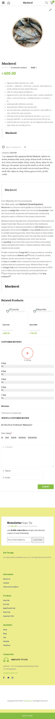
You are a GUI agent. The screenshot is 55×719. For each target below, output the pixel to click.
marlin (13, 262)
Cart (4, 637)
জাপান (3, 162)
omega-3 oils (8, 267)
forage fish (23, 252)
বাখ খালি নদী (40, 165)
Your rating (6, 433)
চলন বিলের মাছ (46, 159)
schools (38, 230)
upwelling (7, 242)
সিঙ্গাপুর (21, 171)
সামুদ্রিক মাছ (14, 171)
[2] (28, 255)
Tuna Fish (5, 325)
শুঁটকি (8, 171)
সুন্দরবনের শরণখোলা (35, 171)
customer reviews (19, 68)
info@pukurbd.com (10, 673)
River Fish (6, 612)
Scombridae (44, 210)
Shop (5, 630)
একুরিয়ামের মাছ (45, 156)
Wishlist (6, 641)
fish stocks (39, 227)
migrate (24, 230)
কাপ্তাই (22, 159)
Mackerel (36, 156)
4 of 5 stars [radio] (23, 438)
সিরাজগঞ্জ (27, 171)
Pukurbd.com (28, 701)
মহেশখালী (47, 165)
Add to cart (27, 716)
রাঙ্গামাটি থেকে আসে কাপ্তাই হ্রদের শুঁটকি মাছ (36, 168)
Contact (6, 583)
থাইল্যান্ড (26, 162)
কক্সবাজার (4, 159)
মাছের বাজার (12, 168)
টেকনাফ (8, 162)
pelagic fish (14, 210)
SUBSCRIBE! (38, 540)
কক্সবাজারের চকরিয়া (13, 159)
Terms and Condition (10, 587)
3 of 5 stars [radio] (14, 438)
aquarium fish (12, 156)
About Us (6, 579)
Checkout (6, 645)
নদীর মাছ (38, 162)
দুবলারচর (32, 162)
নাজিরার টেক (45, 162)
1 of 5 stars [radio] (3, 438)
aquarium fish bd (25, 156)
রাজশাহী (4, 171)
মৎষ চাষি (19, 168)
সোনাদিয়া (4, 174)
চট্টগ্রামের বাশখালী (36, 159)
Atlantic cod (22, 255)
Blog (5, 633)
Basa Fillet (33, 325)
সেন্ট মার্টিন (45, 171)
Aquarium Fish (8, 616)
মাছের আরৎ (5, 168)
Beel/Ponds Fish (9, 608)
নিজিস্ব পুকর (5, 165)
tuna (5, 262)
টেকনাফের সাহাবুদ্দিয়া (17, 162)
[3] (10, 276)
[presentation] (3, 304)
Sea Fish (13, 153)
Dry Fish (6, 604)
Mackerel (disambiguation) (31, 204)
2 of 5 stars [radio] (8, 438)
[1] (2, 273)
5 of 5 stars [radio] (33, 438)
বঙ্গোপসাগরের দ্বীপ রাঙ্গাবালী (28, 165)
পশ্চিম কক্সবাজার (14, 165)
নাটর (51, 162)
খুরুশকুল (27, 159)
